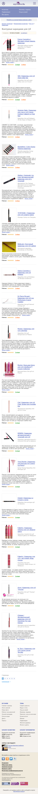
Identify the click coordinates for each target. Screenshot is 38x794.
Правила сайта (7, 768)
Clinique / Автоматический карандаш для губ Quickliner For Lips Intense (24, 619)
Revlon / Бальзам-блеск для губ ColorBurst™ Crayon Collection (26, 367)
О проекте (5, 763)
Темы (22, 703)
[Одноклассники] (7, 758)
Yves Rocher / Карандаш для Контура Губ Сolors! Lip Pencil (26, 463)
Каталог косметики (7, 23)
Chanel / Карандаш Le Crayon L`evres (25, 499)
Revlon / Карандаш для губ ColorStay (26, 330)
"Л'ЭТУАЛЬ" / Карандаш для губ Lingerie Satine (26, 214)
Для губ (31, 23)
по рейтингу (24, 33)
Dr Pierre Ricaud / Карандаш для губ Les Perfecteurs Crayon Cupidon (26, 299)
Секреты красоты (25, 705)
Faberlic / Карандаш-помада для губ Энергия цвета (26, 529)
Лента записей (6, 708)
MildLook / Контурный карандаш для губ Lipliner (27, 245)
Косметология (24, 716)
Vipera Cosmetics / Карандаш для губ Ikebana (24, 272)
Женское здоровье (25, 722)
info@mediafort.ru (6, 780)
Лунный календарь (7, 714)
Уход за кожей (23, 12)
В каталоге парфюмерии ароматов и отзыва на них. (27, 734)
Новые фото (5, 710)
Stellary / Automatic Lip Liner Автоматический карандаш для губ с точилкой (26, 178)
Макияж (22, 718)
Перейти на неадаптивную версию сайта (19, 20)
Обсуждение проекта (18, 791)
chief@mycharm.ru (15, 774)
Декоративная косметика (21, 23)
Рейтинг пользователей (8, 712)
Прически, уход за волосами (28, 714)
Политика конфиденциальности (12, 770)
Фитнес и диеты (24, 725)
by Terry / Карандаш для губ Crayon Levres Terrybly (26, 650)
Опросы (4, 720)
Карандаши (5, 25)
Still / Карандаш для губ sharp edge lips (26, 77)
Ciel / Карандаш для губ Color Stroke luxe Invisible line (27, 404)
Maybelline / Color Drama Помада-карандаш (26, 148)
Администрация (7, 766)
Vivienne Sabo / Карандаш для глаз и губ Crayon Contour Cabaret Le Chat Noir (27, 113)
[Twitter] (11, 758)
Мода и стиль (24, 708)
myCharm (5, 703)
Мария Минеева (6, 774)
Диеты (3, 718)
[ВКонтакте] (3, 758)
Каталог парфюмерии (27, 730)
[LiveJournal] (14, 758)
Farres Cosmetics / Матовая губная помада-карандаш (26, 41)
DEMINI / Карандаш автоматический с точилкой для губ (25, 435)
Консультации (6, 716)
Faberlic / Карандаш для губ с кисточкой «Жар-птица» (26, 558)
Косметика (5, 9)
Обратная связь (7, 765)
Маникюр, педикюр (25, 9)
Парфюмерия (6, 12)
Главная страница (7, 705)
